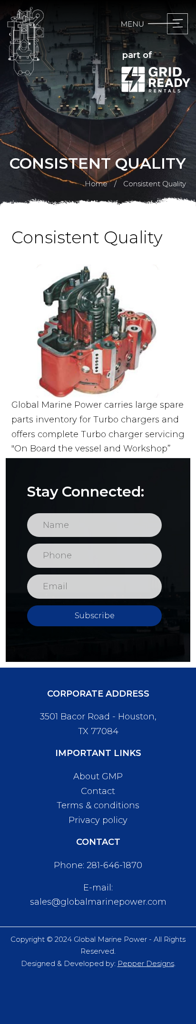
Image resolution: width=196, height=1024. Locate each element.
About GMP (98, 776)
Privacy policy (98, 820)
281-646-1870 (114, 865)
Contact (98, 791)
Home (96, 183)
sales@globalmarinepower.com (98, 902)
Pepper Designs (146, 963)
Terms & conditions (98, 805)
